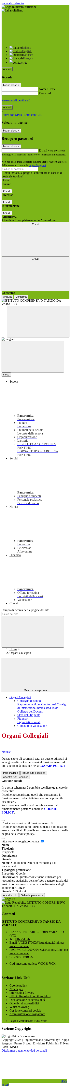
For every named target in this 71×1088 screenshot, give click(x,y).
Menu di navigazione (35, 690)
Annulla (7, 296)
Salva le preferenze (32, 895)
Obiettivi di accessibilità (24, 1003)
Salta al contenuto (13, 3)
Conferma (21, 296)
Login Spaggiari (37, 165)
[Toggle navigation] (33, 357)
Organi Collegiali (20, 697)
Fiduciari (22, 718)
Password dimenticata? (16, 100)
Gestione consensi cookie (25, 1010)
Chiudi (6, 191)
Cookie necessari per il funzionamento (26, 823)
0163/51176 (22, 939)
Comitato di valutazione (32, 725)
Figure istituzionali (28, 722)
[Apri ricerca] (38, 321)
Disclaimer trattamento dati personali (24, 1050)
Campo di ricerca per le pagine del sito (25, 610)
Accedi (7, 69)
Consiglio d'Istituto (29, 700)
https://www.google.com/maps (21, 841)
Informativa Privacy (21, 992)
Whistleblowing (19, 1007)
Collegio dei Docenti (30, 711)
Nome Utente (47, 89)
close (6, 374)
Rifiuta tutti (33, 772)
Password (45, 93)
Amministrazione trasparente (27, 1014)
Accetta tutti (15, 777)
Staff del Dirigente (28, 715)
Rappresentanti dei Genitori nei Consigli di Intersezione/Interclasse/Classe (42, 706)
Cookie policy (18, 985)
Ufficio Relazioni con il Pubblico (29, 996)
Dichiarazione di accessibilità (27, 999)
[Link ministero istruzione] (19, 7)
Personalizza (10, 772)
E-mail (43, 150)
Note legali (16, 989)
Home (13, 649)
